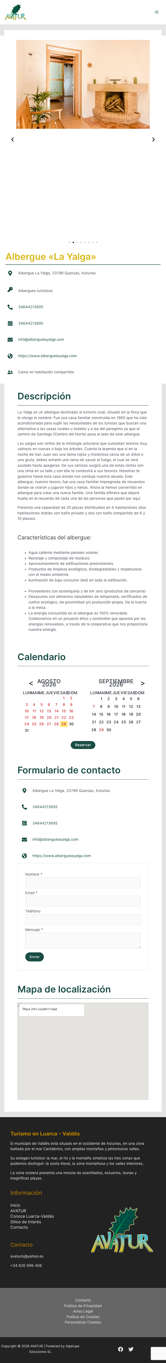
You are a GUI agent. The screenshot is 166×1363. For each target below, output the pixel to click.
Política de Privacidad (83, 1306)
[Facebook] (120, 1349)
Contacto (19, 1227)
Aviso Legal (83, 1311)
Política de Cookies (83, 1317)
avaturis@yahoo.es (26, 1256)
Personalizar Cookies (83, 1322)
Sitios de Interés (25, 1221)
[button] (12, 139)
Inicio (15, 1205)
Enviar (35, 957)
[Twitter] (131, 1349)
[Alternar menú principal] (157, 12)
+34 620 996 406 (26, 1265)
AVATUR (18, 1210)
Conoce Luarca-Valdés (32, 1216)
